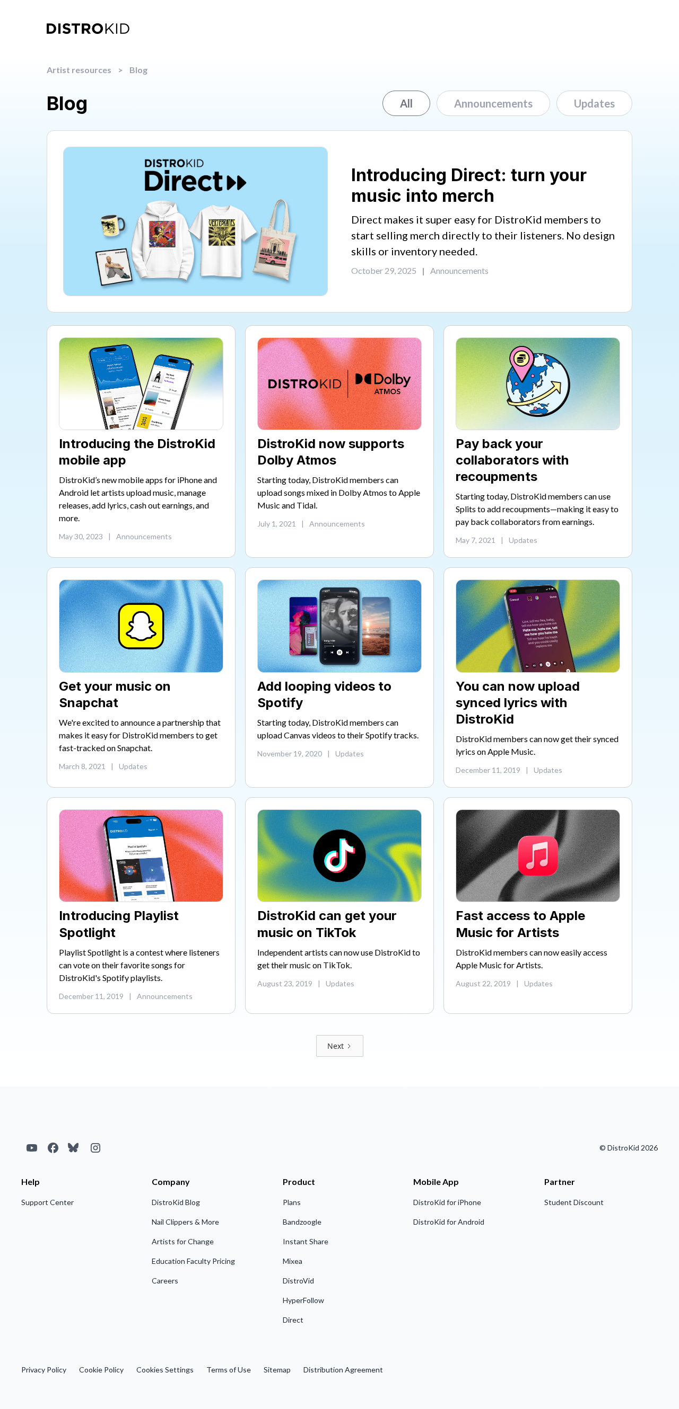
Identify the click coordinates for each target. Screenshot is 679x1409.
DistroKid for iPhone (447, 1202)
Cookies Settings (165, 1369)
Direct (293, 1319)
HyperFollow (303, 1300)
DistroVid (298, 1280)
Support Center (47, 1202)
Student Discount (574, 1202)
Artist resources (79, 70)
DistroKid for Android (448, 1221)
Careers (165, 1280)
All (406, 103)
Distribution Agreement (343, 1369)
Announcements (493, 103)
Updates (594, 103)
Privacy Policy (43, 1369)
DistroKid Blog (176, 1202)
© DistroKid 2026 (628, 1147)
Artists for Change (183, 1241)
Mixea (292, 1260)
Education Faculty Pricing (193, 1260)
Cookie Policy (101, 1369)
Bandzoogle (302, 1221)
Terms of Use (228, 1369)
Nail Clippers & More (185, 1221)
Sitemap (277, 1369)
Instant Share (305, 1241)
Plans (292, 1202)
